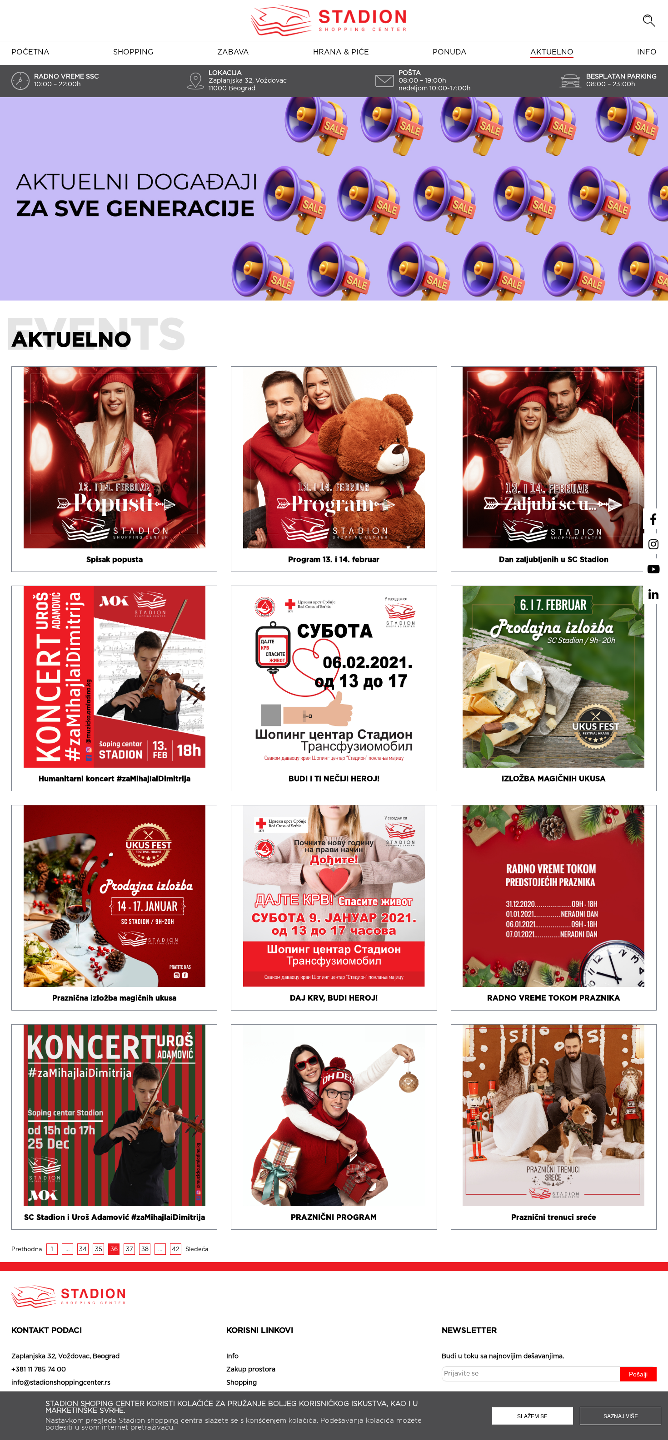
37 (129, 1250)
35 (98, 1250)
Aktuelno (551, 52)
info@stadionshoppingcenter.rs (60, 1383)
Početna (30, 52)
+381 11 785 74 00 (38, 1369)
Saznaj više (620, 1416)
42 (175, 1250)
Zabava (233, 52)
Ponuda (450, 52)
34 (83, 1250)
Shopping (133, 52)
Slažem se (532, 1416)
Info (647, 52)
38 (145, 1250)
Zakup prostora (250, 1369)
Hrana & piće (341, 52)
